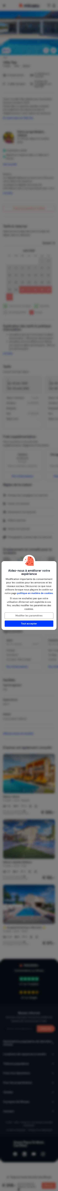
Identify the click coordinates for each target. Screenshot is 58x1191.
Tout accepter (29, 623)
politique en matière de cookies (35, 593)
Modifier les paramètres (29, 615)
